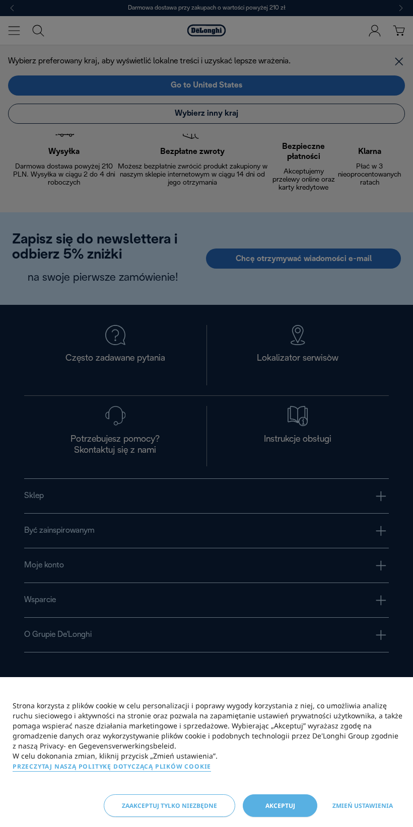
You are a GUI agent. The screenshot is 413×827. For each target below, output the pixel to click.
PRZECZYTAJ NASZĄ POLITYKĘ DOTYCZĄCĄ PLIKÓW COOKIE (112, 766)
